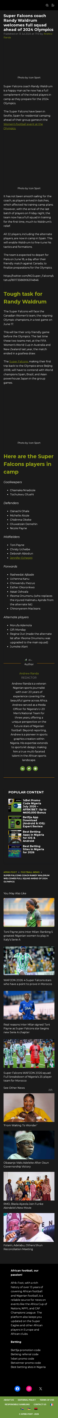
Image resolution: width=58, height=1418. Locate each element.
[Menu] (53, 5)
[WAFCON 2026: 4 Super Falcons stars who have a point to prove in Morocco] (29, 960)
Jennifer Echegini (21, 557)
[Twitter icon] (29, 768)
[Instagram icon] (35, 768)
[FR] (51, 1404)
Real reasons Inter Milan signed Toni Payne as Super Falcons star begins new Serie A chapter (27, 1028)
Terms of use (47, 1400)
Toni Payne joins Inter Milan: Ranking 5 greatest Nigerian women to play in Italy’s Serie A (28, 935)
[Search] (47, 5)
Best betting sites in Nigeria (28, 1367)
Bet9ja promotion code (26, 1350)
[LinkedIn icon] (22, 768)
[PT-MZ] (28, 1409)
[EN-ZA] (22, 1409)
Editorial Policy (27, 1400)
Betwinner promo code (26, 1362)
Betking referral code (25, 1354)
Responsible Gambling (17, 1404)
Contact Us (40, 1404)
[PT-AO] (35, 1409)
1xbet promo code (22, 1358)
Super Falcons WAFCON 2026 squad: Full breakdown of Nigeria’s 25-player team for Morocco (28, 1076)
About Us (9, 1400)
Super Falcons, (19, 361)
